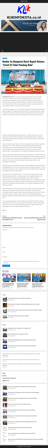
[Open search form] (46, 51)
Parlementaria (20, 280)
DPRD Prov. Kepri (21, 276)
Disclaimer (4, 375)
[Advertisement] (24, 41)
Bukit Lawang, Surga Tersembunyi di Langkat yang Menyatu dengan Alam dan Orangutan (23, 304)
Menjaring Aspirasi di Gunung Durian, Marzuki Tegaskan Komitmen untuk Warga (23, 285)
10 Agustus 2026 (12, 429)
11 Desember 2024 (12, 311)
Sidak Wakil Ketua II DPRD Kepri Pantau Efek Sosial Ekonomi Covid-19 (12, 217)
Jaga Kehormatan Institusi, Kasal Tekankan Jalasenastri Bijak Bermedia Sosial (22, 345)
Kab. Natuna (5, 58)
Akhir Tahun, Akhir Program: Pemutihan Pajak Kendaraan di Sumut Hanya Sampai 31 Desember (25, 310)
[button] (2, 51)
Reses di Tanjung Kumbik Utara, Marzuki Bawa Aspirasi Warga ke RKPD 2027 (22, 433)
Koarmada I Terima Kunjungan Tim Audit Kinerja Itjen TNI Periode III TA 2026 (22, 386)
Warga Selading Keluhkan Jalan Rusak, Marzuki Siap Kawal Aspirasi (20, 427)
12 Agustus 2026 (12, 417)
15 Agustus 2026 (12, 347)
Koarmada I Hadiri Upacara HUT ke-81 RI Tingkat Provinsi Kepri (19, 404)
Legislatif (25, 279)
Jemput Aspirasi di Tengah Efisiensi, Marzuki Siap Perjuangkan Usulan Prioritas (38, 285)
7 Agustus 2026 (12, 441)
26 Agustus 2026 (12, 330)
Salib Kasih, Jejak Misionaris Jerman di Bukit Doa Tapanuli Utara (19, 298)
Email (3, 252)
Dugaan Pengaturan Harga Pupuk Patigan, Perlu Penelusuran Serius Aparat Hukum (20, 359)
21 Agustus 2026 (12, 335)
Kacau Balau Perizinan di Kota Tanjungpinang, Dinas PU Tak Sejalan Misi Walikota (22, 398)
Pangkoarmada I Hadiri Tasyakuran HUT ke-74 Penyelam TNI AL (19, 328)
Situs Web (4, 256)
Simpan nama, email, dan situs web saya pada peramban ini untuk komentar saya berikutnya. (21, 262)
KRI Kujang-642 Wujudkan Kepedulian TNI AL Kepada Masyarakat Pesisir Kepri (22, 340)
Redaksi (3, 67)
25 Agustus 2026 (12, 394)
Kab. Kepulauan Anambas (8, 279)
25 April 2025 (11, 300)
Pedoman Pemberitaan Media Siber (9, 378)
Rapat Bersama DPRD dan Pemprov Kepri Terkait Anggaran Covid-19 (35, 217)
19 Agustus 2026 (12, 341)
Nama (4, 247)
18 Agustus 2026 (12, 405)
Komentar (4, 229)
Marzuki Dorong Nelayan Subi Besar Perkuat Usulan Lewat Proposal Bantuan (8, 285)
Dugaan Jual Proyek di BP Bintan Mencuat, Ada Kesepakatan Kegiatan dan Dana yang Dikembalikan (25, 439)
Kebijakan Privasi (5, 380)
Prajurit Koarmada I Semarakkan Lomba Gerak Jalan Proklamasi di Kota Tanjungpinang (23, 392)
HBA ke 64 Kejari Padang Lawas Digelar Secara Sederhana (18, 315)
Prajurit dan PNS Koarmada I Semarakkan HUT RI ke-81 (18, 334)
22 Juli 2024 (11, 317)
